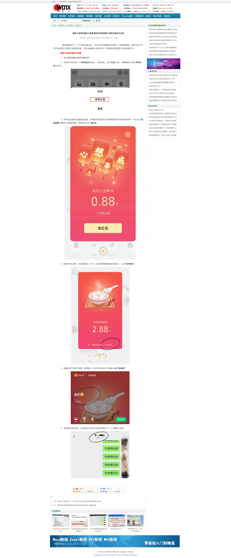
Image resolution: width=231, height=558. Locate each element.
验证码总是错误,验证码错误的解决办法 (163, 117)
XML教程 (170, 11)
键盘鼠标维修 (143, 8)
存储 (104, 5)
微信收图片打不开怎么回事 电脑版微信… (163, 47)
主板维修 (127, 8)
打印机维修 (114, 8)
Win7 (110, 11)
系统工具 (163, 5)
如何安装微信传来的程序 (158, 44)
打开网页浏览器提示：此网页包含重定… (163, 121)
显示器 (95, 5)
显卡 (82, 5)
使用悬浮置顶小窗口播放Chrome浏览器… (164, 75)
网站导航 (116, 552)
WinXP (104, 11)
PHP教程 (156, 11)
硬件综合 (127, 5)
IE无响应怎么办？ (155, 86)
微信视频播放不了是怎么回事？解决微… (163, 135)
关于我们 (100, 552)
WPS (149, 11)
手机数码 (146, 5)
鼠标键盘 (115, 5)
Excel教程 (135, 11)
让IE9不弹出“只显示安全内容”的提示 (162, 93)
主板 (78, 5)
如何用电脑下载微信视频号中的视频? (162, 51)
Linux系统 (168, 8)
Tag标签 (123, 552)
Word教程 (127, 11)
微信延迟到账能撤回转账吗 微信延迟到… (163, 33)
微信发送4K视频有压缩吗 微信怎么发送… (164, 29)
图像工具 (170, 5)
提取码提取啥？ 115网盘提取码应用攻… (163, 90)
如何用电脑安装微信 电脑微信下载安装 (163, 97)
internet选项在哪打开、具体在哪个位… (163, 128)
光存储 (108, 5)
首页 (54, 25)
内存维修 (105, 8)
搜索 (96, 20)
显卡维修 (87, 8)
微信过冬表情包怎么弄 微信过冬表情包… (163, 37)
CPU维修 (134, 8)
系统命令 (85, 11)
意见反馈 (130, 552)
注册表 (79, 11)
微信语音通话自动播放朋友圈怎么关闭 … (163, 40)
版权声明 (108, 552)
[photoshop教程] (163, 68)
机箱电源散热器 (136, 5)
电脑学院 (61, 25)
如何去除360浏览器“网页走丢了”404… (163, 79)
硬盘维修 (80, 8)
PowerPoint (143, 11)
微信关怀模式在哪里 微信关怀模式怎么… (163, 55)
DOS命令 (92, 11)
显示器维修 (95, 8)
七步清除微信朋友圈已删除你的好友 (162, 82)
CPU (86, 5)
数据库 (155, 8)
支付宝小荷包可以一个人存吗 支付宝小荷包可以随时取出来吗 (79, 501)
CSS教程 (163, 11)
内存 (90, 5)
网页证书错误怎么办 (156, 110)
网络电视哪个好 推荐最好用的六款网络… (163, 100)
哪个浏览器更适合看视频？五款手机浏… (163, 132)
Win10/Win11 (117, 11)
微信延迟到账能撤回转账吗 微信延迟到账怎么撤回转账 (76, 505)
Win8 (98, 11)
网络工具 (156, 5)
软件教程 (70, 25)
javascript (161, 8)
